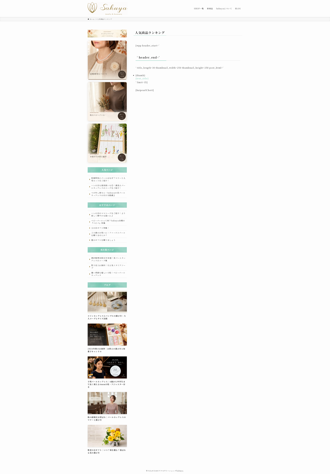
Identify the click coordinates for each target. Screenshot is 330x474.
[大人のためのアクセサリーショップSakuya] (108, 8)
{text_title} (142, 78)
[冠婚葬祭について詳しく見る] (107, 60)
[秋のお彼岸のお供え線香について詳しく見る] (107, 143)
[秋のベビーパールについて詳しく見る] (107, 101)
